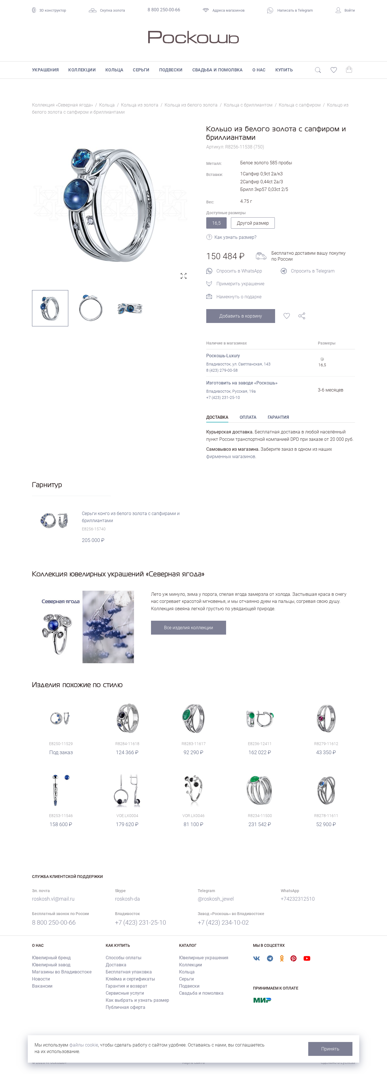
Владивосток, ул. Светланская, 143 (238, 364)
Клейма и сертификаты (130, 979)
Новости (41, 979)
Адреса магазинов (228, 10)
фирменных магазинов (230, 456)
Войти (350, 10)
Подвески (171, 70)
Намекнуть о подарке (238, 296)
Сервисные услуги (125, 993)
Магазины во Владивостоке (62, 972)
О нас (259, 70)
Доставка (116, 964)
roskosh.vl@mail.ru (53, 899)
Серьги (141, 70)
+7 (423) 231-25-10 (223, 397)
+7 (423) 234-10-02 (223, 922)
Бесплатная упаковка (129, 972)
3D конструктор (52, 10)
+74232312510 (298, 899)
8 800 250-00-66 (164, 9)
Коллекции (82, 70)
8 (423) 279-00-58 (222, 370)
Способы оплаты (123, 957)
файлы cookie (83, 1045)
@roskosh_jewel (216, 899)
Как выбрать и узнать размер (137, 1000)
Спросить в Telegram (313, 271)
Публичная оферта (125, 1007)
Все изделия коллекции (188, 627)
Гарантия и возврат (126, 986)
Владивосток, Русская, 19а (231, 391)
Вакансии (42, 986)
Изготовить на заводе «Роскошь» (242, 383)
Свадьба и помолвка (217, 70)
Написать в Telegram (295, 10)
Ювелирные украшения (203, 957)
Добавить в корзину (240, 316)
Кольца (114, 70)
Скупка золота (112, 10)
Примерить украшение (240, 283)
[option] (110, 203)
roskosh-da (127, 899)
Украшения (45, 70)
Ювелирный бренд (51, 957)
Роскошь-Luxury (223, 355)
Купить (284, 70)
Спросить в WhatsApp (239, 271)
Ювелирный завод (51, 964)
